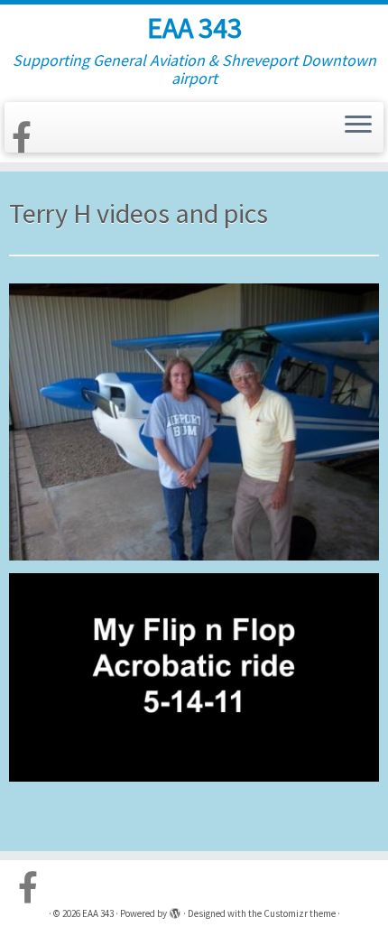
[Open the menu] (358, 125)
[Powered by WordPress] (175, 910)
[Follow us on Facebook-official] (24, 138)
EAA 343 (194, 28)
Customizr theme (299, 913)
